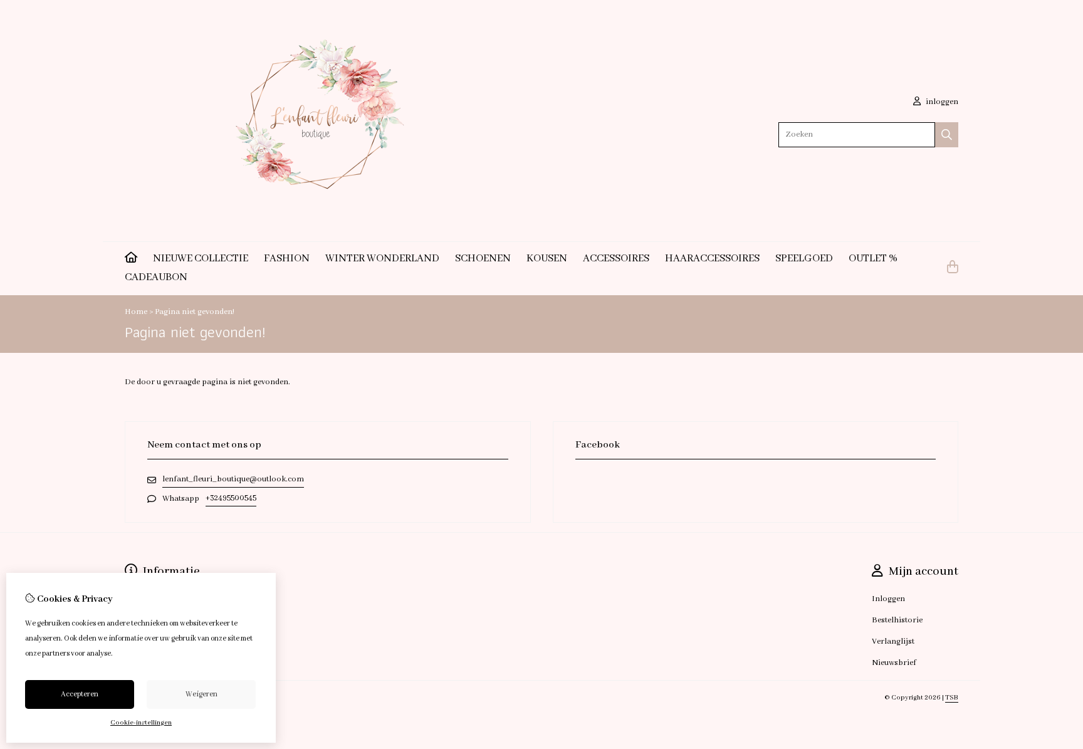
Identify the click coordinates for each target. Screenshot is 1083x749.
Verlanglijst (893, 641)
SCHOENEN (483, 258)
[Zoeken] (946, 134)
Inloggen (888, 599)
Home (136, 311)
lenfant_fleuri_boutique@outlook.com (233, 479)
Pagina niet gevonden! (194, 311)
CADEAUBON (156, 277)
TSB (951, 697)
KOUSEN (546, 258)
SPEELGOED (804, 258)
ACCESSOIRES (616, 258)
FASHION (287, 258)
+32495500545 (231, 498)
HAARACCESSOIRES (712, 258)
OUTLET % (873, 258)
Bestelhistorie (897, 620)
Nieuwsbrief (894, 662)
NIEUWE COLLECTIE (200, 258)
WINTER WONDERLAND (382, 258)
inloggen (941, 102)
